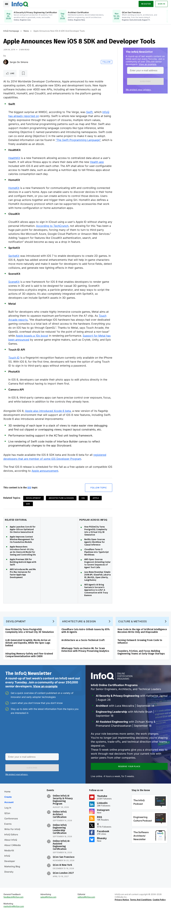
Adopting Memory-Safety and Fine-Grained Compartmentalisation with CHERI (29, 655)
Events (8, 823)
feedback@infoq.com (13, 897)
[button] (145, 81)
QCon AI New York (62, 865)
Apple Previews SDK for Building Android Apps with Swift (23, 562)
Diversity (8, 871)
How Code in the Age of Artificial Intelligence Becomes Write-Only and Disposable (142, 630)
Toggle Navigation (6, 4)
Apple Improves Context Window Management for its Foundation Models (22, 539)
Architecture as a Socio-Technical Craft (83, 640)
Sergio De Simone (19, 62)
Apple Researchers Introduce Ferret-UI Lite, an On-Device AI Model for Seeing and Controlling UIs (23, 551)
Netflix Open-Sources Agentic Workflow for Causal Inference (94, 542)
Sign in (161, 4)
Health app (97, 162)
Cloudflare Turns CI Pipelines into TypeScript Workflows (96, 552)
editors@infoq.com (86, 897)
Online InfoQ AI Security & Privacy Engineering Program (63, 800)
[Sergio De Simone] (5, 62)
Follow (107, 62)
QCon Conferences (11, 816)
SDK (28, 504)
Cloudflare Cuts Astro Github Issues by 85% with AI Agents (85, 630)
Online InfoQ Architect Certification (60, 814)
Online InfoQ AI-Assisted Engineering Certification (61, 845)
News (26, 31)
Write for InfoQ (12, 829)
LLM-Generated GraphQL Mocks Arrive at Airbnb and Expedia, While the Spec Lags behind (27, 643)
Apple (96, 498)
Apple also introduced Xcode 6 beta (48, 410)
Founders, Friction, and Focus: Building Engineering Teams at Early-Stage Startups (141, 652)
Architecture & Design (61, 498)
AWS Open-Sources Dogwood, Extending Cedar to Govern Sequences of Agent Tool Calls (97, 563)
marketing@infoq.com (14, 906)
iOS (29, 487)
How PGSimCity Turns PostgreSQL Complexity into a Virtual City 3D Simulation (95, 531)
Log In (8, 807)
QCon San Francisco (63, 857)
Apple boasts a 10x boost (32, 335)
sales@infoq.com (48, 897)
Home (7, 791)
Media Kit (9, 850)
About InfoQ (10, 839)
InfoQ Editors (11, 834)
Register (146, 4)
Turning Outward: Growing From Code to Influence (140, 641)
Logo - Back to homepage (20, 4)
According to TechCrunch (52, 225)
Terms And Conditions (141, 899)
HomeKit (13, 188)
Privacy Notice (122, 899)
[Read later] (23, 73)
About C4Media (12, 845)
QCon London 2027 (63, 873)
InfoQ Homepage (11, 31)
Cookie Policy (159, 899)
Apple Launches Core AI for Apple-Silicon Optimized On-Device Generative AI (22, 529)
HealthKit (14, 158)
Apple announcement (45, 470)
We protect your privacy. (138, 89)
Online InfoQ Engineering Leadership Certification (60, 829)
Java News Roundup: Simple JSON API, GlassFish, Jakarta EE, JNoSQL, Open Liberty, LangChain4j (97, 576)
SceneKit (14, 281)
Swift (89, 112)
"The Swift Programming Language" (78, 140)
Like (12, 73)
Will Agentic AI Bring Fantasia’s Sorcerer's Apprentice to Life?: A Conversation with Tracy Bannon (96, 590)
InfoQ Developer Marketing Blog (12, 861)
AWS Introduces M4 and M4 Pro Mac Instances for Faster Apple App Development (23, 573)
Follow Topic (99, 487)
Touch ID (14, 357)
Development (33, 498)
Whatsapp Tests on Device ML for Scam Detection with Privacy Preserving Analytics (85, 649)
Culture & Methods (132, 621)
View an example (147, 64)
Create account (9, 800)
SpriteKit (13, 255)
